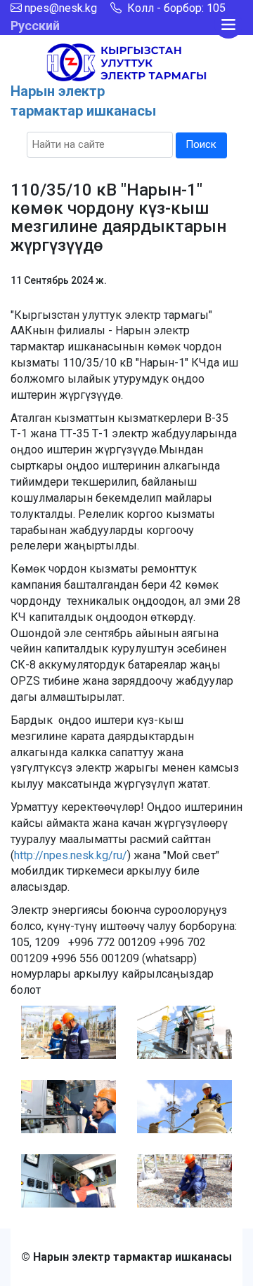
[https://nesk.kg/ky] (126, 61)
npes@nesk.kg (61, 8)
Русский (35, 25)
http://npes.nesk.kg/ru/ (70, 855)
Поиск (201, 144)
